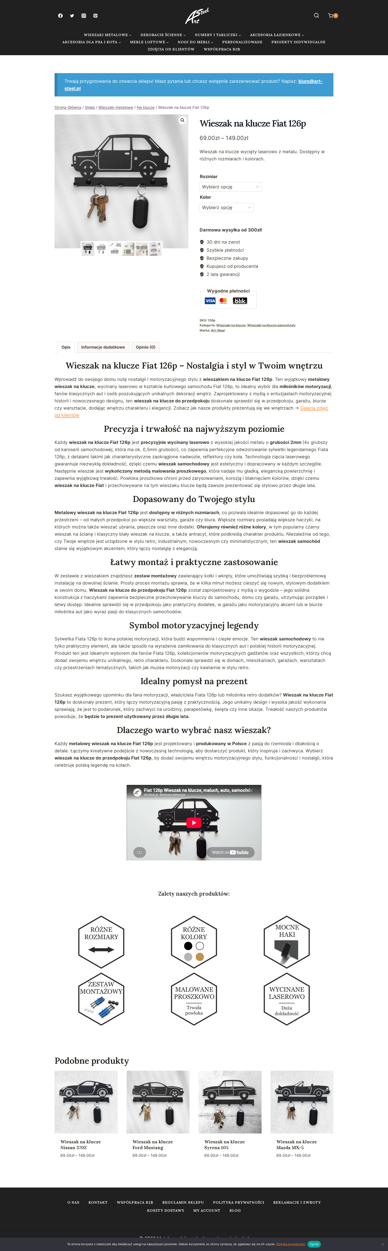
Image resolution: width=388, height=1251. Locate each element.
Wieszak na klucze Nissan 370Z (80, 1144)
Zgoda (314, 1244)
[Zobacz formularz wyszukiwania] (316, 15)
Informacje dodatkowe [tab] (103, 347)
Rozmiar (209, 176)
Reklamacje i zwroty (297, 1202)
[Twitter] (72, 15)
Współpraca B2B (222, 49)
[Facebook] (60, 15)
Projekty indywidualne (298, 42)
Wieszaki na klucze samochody (271, 325)
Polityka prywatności (238, 1202)
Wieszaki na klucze (231, 325)
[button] (183, 120)
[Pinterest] (95, 15)
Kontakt (98, 1202)
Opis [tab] (66, 347)
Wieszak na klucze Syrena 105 (224, 1144)
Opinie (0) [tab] (145, 347)
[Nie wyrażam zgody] (382, 1244)
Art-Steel (218, 330)
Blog (235, 1210)
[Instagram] (83, 15)
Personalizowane (242, 42)
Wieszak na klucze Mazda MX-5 (296, 1144)
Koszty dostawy (165, 1210)
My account (206, 1210)
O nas (73, 1202)
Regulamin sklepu (183, 1202)
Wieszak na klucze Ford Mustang (152, 1144)
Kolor (205, 197)
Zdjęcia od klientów (171, 49)
